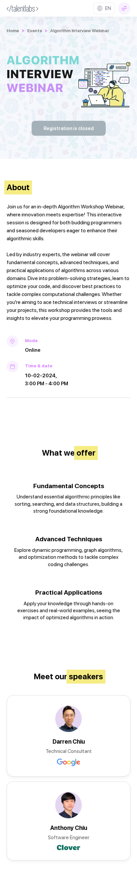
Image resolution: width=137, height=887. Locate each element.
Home (13, 30)
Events (34, 30)
